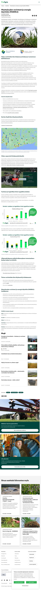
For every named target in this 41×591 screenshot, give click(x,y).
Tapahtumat (31, 557)
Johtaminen (17, 553)
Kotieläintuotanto (18, 562)
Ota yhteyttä (3, 558)
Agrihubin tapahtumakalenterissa (20, 107)
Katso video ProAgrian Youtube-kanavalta (15, 165)
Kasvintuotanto (17, 560)
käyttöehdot (28, 176)
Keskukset (3, 555)
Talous (16, 555)
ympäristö (21, 392)
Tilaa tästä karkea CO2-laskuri (9, 273)
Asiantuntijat (31, 554)
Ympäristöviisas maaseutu (6, 17)
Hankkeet (7, 5)
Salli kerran (15, 179)
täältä (7, 283)
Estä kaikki (31, 582)
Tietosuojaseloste (4, 583)
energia (8, 392)
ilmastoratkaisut (14, 392)
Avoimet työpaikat (32, 564)
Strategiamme (3, 553)
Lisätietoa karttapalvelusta (6, 125)
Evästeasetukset (25, 585)
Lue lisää (15, 579)
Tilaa (4, 574)
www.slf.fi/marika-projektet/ (13, 112)
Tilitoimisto (16, 558)
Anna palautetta (4, 562)
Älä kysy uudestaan (22, 179)
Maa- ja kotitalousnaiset (5, 564)
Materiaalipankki (4, 560)
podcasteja (10, 285)
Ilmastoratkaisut (17, 564)
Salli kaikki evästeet (19, 582)
